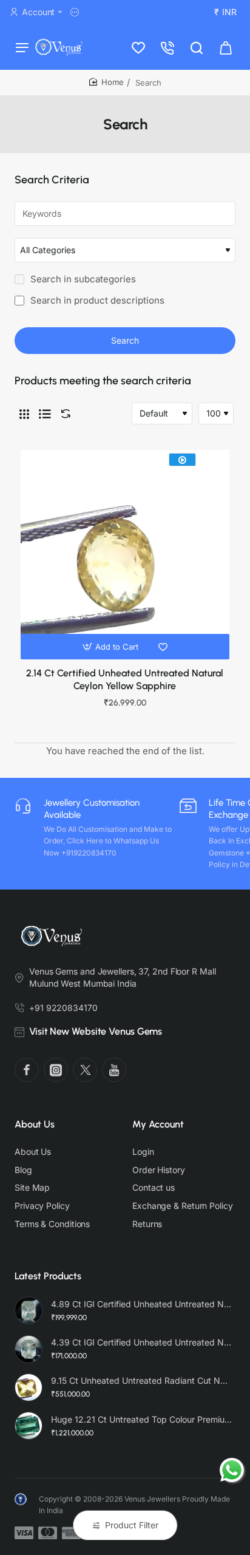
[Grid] (24, 413)
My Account (158, 1124)
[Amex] (71, 1533)
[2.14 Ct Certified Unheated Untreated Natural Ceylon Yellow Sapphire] (125, 554)
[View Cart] (225, 47)
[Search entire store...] (196, 47)
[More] (76, 12)
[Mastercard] (47, 1533)
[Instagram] (56, 1070)
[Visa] (24, 1533)
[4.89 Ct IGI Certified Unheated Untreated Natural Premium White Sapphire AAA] (28, 1310)
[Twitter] (85, 1070)
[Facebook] (27, 1070)
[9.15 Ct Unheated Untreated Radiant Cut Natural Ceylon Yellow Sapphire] (28, 1387)
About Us (35, 1124)
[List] (45, 413)
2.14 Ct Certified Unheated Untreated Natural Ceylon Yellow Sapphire (124, 679)
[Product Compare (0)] (63, 413)
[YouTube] (114, 1070)
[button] (112, 646)
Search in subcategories (82, 279)
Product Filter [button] (131, 1525)
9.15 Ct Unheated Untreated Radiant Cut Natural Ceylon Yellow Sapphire (141, 1380)
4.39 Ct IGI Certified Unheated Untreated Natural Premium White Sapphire (141, 1342)
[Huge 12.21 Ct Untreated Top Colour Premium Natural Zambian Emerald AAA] (28, 1426)
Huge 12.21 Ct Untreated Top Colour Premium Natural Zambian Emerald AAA (141, 1419)
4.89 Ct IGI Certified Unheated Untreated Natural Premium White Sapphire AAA (141, 1304)
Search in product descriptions (96, 300)
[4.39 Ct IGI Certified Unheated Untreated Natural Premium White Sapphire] (28, 1349)
